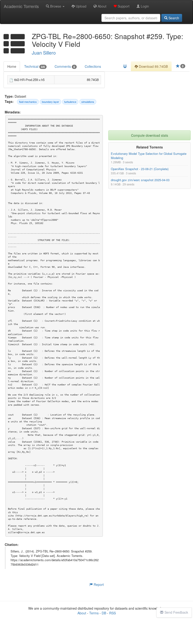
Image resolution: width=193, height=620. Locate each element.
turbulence (70, 102)
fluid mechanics (28, 102)
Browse (55, 6)
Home (11, 66)
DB (104, 613)
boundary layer (50, 102)
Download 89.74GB (153, 66)
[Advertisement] (149, 101)
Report (98, 584)
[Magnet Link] (125, 66)
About (101, 6)
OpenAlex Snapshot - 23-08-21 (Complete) (140, 169)
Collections (93, 66)
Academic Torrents (21, 6)
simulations (87, 102)
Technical (34, 66)
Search (173, 18)
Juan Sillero (44, 52)
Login (144, 6)
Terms (94, 613)
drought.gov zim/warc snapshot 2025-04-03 (140, 180)
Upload (80, 6)
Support (123, 6)
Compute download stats (149, 135)
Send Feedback (176, 612)
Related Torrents (149, 147)
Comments (65, 66)
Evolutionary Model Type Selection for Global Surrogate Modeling (148, 155)
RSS (112, 613)
